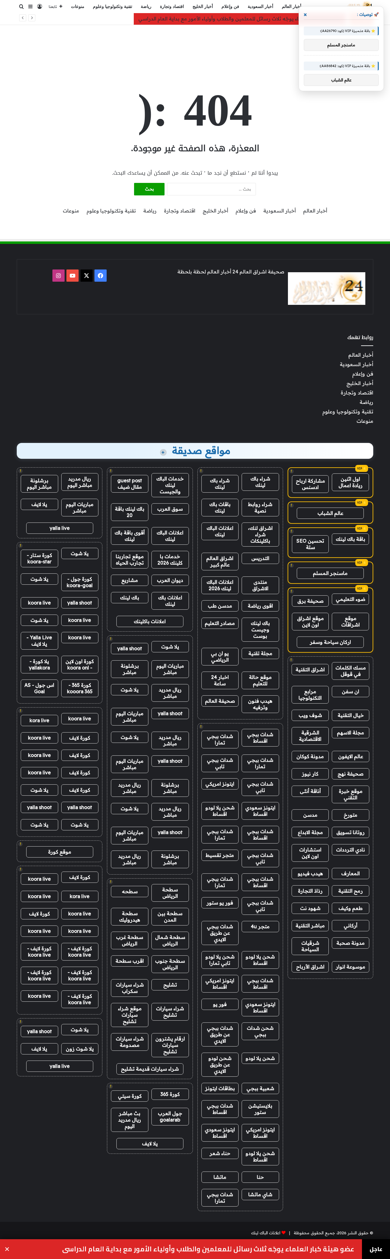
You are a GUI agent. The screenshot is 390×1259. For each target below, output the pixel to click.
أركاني (350, 925)
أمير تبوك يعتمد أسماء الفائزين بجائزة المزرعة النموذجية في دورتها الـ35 (243, 1249)
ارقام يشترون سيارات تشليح (170, 1045)
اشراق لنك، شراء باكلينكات (260, 534)
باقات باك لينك (220, 507)
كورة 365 (170, 1094)
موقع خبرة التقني (351, 794)
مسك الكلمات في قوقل (350, 671)
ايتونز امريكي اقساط (219, 983)
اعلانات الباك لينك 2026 (220, 585)
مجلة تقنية (260, 653)
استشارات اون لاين (310, 853)
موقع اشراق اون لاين (310, 621)
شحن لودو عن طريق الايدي (220, 1064)
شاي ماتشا (260, 1194)
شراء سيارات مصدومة (130, 1042)
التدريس (260, 558)
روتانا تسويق (350, 832)
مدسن (310, 815)
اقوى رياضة (260, 606)
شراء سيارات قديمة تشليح (150, 1069)
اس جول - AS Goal (39, 688)
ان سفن (350, 691)
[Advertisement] (195, 45)
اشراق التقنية (310, 669)
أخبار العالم (291, 6)
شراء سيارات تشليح (170, 1011)
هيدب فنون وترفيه (260, 704)
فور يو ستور (220, 903)
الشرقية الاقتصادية (310, 735)
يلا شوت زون (80, 1049)
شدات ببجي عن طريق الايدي (220, 932)
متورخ (350, 815)
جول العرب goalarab (170, 1116)
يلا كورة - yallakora (39, 664)
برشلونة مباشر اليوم (39, 483)
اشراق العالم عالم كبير (219, 561)
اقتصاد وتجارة (172, 6)
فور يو (220, 1004)
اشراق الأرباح (310, 967)
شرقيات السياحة (310, 946)
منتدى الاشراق (260, 585)
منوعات (77, 6)
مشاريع (129, 580)
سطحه (130, 891)
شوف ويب (310, 715)
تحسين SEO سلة (310, 544)
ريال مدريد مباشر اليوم (79, 482)
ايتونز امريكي (219, 784)
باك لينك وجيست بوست (260, 629)
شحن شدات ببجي (260, 1031)
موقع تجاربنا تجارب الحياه (130, 559)
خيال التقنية (351, 715)
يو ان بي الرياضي (220, 656)
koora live (39, 603)
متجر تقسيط (220, 855)
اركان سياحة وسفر (330, 642)
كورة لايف (79, 738)
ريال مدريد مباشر (170, 693)
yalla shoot (129, 648)
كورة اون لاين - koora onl (80, 664)
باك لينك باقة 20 (129, 512)
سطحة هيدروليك (129, 916)
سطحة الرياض (170, 892)
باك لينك (129, 597)
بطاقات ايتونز (220, 1088)
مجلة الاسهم (350, 732)
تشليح (170, 985)
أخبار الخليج (203, 6)
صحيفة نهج (350, 774)
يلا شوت (170, 647)
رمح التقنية (350, 891)
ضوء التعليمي (350, 599)
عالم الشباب (330, 513)
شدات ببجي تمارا (220, 739)
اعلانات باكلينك (150, 621)
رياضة (146, 6)
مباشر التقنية (310, 925)
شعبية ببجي (260, 1088)
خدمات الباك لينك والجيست (170, 485)
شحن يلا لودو (260, 1058)
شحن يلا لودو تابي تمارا (220, 960)
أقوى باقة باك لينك (130, 536)
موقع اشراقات (350, 621)
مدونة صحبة (350, 943)
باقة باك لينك (350, 539)
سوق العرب (170, 509)
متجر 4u (260, 926)
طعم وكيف (351, 908)
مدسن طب (220, 606)
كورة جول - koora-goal (80, 582)
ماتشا (220, 1177)
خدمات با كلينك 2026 (170, 559)
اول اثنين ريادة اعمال (351, 482)
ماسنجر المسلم (330, 573)
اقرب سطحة (129, 961)
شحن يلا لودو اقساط (220, 810)
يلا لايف (150, 1143)
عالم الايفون (350, 756)
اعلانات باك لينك (170, 600)
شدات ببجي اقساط (260, 737)
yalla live (60, 528)
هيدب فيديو (310, 873)
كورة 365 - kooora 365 (80, 688)
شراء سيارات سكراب (130, 988)
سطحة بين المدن (170, 916)
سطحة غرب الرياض (129, 940)
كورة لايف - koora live (80, 951)
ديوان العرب (170, 580)
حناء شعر (220, 1153)
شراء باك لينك (260, 482)
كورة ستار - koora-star (39, 558)
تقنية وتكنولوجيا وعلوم (112, 6)
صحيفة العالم (220, 701)
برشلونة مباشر (130, 669)
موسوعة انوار (350, 967)
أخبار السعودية (260, 6)
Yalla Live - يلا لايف (39, 640)
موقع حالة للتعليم (260, 680)
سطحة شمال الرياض (170, 940)
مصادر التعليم (220, 623)
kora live (39, 720)
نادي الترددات (350, 850)
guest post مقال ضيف (129, 483)
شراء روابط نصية (260, 507)
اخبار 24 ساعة (220, 680)
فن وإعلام (230, 6)
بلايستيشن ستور (260, 1109)
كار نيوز (310, 774)
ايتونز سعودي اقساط (260, 810)
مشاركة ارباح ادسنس (310, 484)
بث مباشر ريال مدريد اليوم (129, 1119)
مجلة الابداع (310, 832)
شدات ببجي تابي (220, 763)
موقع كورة (59, 852)
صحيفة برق (310, 601)
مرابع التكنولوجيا (310, 694)
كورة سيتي (130, 1096)
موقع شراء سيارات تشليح (130, 1014)
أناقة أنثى (310, 791)
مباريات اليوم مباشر (170, 669)
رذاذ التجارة (310, 891)
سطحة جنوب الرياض (170, 964)
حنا (260, 1177)
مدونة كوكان (310, 756)
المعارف (350, 873)
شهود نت (310, 908)
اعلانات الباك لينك (220, 531)
